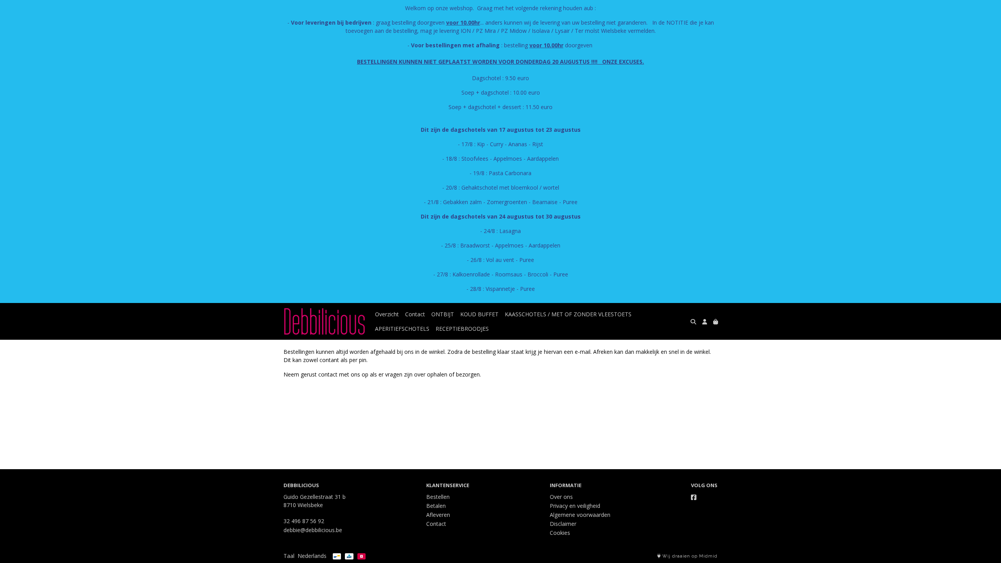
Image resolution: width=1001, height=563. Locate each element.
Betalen (436, 505)
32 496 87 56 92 (303, 521)
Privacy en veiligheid (575, 505)
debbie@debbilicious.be (312, 530)
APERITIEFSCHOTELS (402, 328)
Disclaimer (563, 523)
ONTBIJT (442, 314)
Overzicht (387, 314)
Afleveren (438, 514)
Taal (288, 555)
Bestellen (438, 496)
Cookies (560, 532)
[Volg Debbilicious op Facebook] (693, 497)
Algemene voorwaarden (580, 514)
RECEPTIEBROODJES (462, 328)
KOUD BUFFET (479, 314)
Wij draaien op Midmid (689, 556)
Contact (415, 314)
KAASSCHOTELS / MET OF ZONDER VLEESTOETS (568, 314)
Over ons (561, 496)
